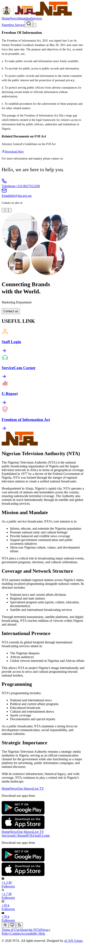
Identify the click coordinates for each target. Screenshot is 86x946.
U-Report (20, 835)
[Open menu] (34, 25)
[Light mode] (5, 925)
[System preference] (12, 925)
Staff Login (42, 835)
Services (36, 18)
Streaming (24, 18)
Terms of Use (10, 930)
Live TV (38, 788)
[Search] (29, 23)
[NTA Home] (37, 14)
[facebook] (6, 210)
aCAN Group (73, 940)
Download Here (14, 151)
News (14, 18)
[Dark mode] (19, 925)
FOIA (31, 835)
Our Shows (25, 788)
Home (6, 18)
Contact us (10, 311)
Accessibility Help (33, 933)
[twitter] (10, 210)
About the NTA (29, 930)
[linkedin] (3, 210)
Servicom (8, 835)
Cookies (15, 933)
